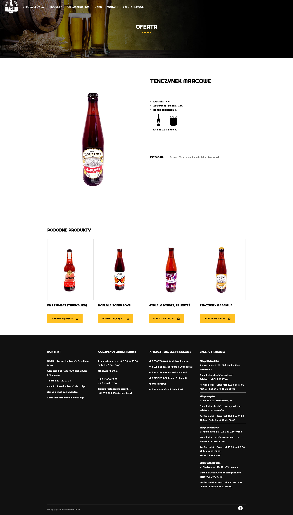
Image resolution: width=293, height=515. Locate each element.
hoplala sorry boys (114, 305)
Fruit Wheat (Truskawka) (67, 305)
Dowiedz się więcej (62, 318)
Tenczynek (213, 157)
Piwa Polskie (199, 157)
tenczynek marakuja (216, 305)
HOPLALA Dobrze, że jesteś (169, 305)
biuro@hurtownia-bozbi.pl (70, 386)
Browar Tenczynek (180, 157)
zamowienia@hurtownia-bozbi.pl (65, 397)
